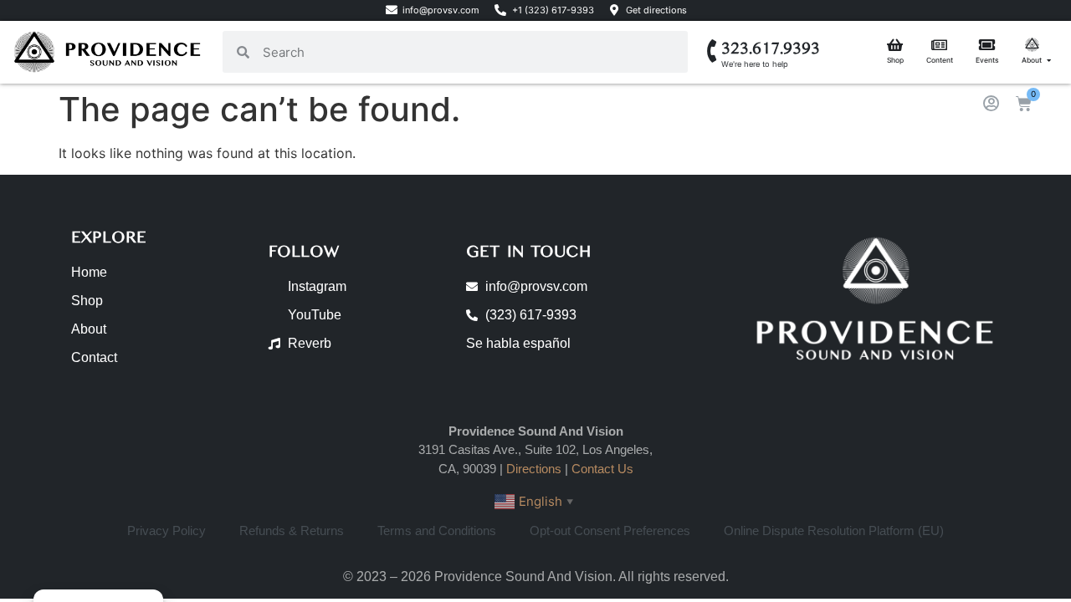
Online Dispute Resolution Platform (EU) (834, 530)
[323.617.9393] (712, 51)
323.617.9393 (770, 48)
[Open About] (1049, 60)
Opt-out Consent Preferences (610, 530)
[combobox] (468, 52)
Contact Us (602, 469)
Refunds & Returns (291, 530)
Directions (533, 469)
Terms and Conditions (436, 530)
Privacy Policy (166, 530)
